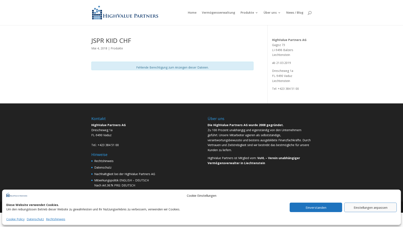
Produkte (247, 13)
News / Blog (294, 13)
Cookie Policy (15, 219)
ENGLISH (125, 180)
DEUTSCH (142, 180)
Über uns (270, 13)
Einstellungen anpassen (370, 207)
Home (192, 13)
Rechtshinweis (55, 219)
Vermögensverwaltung (218, 13)
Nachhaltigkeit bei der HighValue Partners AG (124, 174)
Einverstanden (316, 207)
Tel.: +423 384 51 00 (105, 145)
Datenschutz (35, 219)
